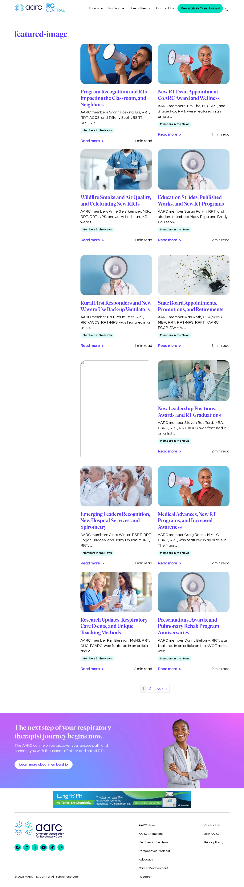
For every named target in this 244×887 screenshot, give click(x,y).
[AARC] (29, 7)
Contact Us (165, 8)
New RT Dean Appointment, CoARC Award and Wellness (189, 94)
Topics (94, 8)
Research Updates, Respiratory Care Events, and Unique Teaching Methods (114, 626)
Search (226, 9)
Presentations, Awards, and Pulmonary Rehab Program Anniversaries (188, 626)
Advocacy (146, 859)
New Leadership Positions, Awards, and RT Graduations (189, 411)
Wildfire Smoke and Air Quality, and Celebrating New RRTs (115, 200)
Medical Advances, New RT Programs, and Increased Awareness (187, 520)
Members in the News (97, 130)
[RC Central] (55, 7)
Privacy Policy (213, 842)
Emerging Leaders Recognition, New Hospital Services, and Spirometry (115, 520)
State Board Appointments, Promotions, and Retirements (190, 306)
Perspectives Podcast (154, 850)
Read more (90, 141)
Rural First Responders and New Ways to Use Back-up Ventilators (116, 306)
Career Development (153, 868)
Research (145, 876)
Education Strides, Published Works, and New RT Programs (191, 200)
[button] (102, 8)
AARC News (147, 825)
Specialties (138, 8)
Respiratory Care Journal (200, 8)
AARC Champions (151, 833)
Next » (162, 689)
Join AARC (211, 833)
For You (114, 8)
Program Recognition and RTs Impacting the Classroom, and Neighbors (113, 98)
